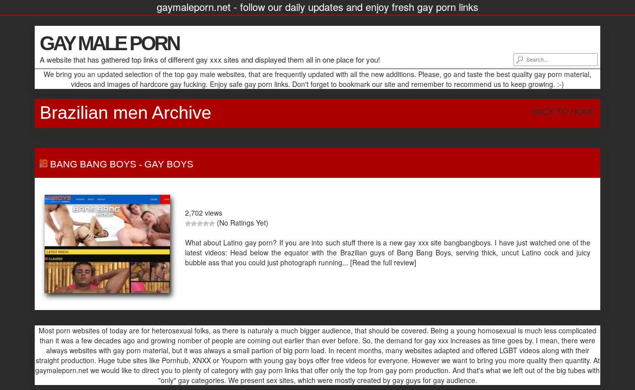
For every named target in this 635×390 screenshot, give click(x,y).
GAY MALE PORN (109, 43)
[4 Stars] (206, 224)
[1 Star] (188, 224)
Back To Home (563, 112)
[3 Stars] (200, 224)
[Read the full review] (383, 262)
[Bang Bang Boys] (107, 244)
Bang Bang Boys (93, 164)
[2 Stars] (194, 224)
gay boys (168, 164)
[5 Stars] (212, 224)
